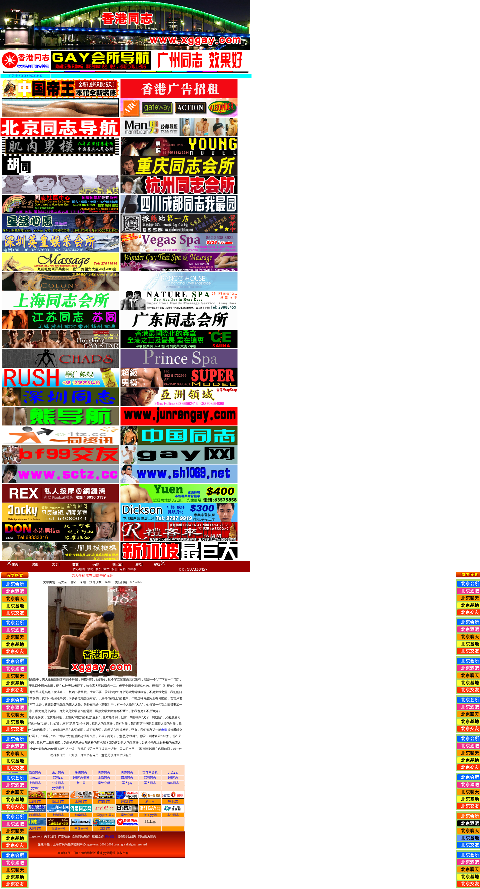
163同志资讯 (81, 777)
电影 (164, 730)
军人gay (127, 783)
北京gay (173, 772)
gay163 (34, 788)
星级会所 (104, 783)
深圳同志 (150, 777)
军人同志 (150, 783)
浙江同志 (58, 801)
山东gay (35, 777)
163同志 (173, 777)
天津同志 (104, 772)
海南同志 (35, 772)
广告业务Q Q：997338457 (25, 76)
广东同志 (104, 801)
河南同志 (81, 815)
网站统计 (111, 836)
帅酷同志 (173, 783)
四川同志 (127, 777)
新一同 (81, 783)
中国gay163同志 (104, 815)
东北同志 (58, 772)
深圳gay (58, 777)
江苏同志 (35, 801)
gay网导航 (58, 788)
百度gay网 (58, 828)
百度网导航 (150, 772)
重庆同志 (81, 772)
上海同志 (104, 777)
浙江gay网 (150, 815)
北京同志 (58, 783)
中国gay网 (81, 828)
